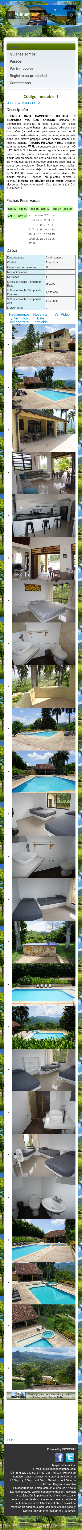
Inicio (14, 46)
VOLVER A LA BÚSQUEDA (23, 103)
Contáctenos (20, 82)
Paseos (16, 61)
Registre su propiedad (28, 75)
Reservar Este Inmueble (40, 317)
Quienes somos (23, 54)
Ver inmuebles (21, 68)
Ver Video (62, 314)
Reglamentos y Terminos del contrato (19, 317)
